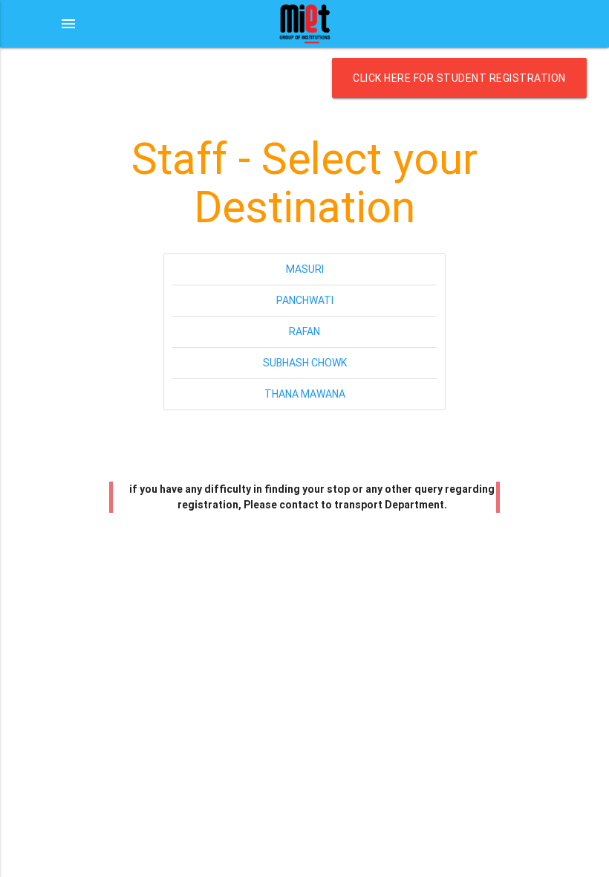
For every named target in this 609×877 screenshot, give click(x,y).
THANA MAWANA (304, 394)
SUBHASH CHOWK (305, 362)
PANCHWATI (304, 300)
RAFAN (304, 331)
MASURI (305, 269)
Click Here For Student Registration (459, 78)
